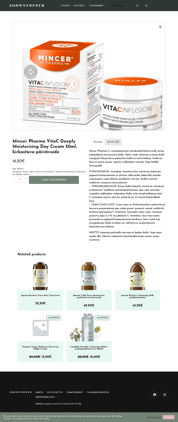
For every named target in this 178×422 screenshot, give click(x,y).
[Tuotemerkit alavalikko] (104, 5)
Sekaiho (19, 174)
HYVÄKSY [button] (168, 417)
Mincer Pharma (36, 172)
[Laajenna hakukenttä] (137, 5)
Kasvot (26, 172)
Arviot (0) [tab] (113, 142)
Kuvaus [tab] (98, 142)
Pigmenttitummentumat (66, 172)
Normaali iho (49, 172)
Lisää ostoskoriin (54, 180)
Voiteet (26, 174)
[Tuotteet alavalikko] (85, 5)
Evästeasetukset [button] (154, 417)
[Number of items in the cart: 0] (146, 5)
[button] (160, 26)
